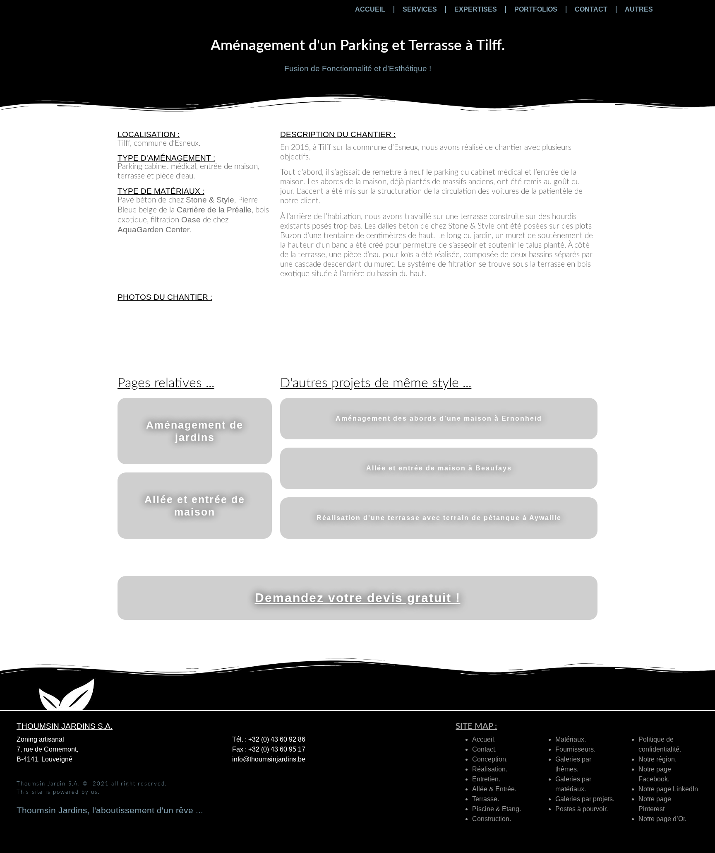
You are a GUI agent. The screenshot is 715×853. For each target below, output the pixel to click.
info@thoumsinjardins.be (268, 759)
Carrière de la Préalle (214, 209)
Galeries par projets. (584, 798)
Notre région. (657, 759)
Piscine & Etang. (496, 808)
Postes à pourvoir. (581, 808)
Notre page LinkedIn (668, 789)
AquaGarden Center (154, 229)
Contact (591, 9)
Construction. (491, 818)
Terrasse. (485, 798)
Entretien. (486, 779)
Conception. (490, 759)
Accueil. (484, 739)
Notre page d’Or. (662, 818)
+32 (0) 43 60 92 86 (276, 739)
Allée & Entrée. (494, 789)
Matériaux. (570, 739)
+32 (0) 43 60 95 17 (276, 749)
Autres (639, 9)
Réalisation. (489, 769)
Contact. (484, 749)
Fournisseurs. (575, 749)
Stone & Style (210, 199)
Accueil (370, 9)
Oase (191, 219)
